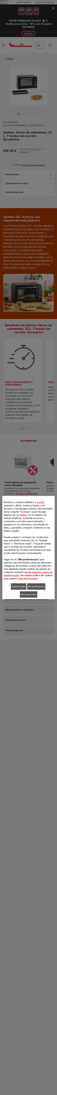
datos (23, 515)
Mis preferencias (36, 586)
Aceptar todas (19, 586)
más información (28, 578)
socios (40, 502)
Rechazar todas (28, 594)
